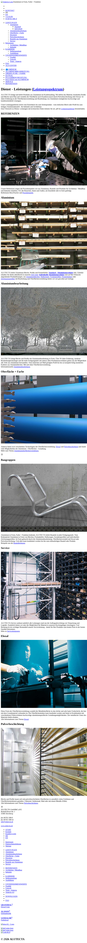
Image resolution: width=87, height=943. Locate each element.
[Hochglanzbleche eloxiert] (7, 924)
